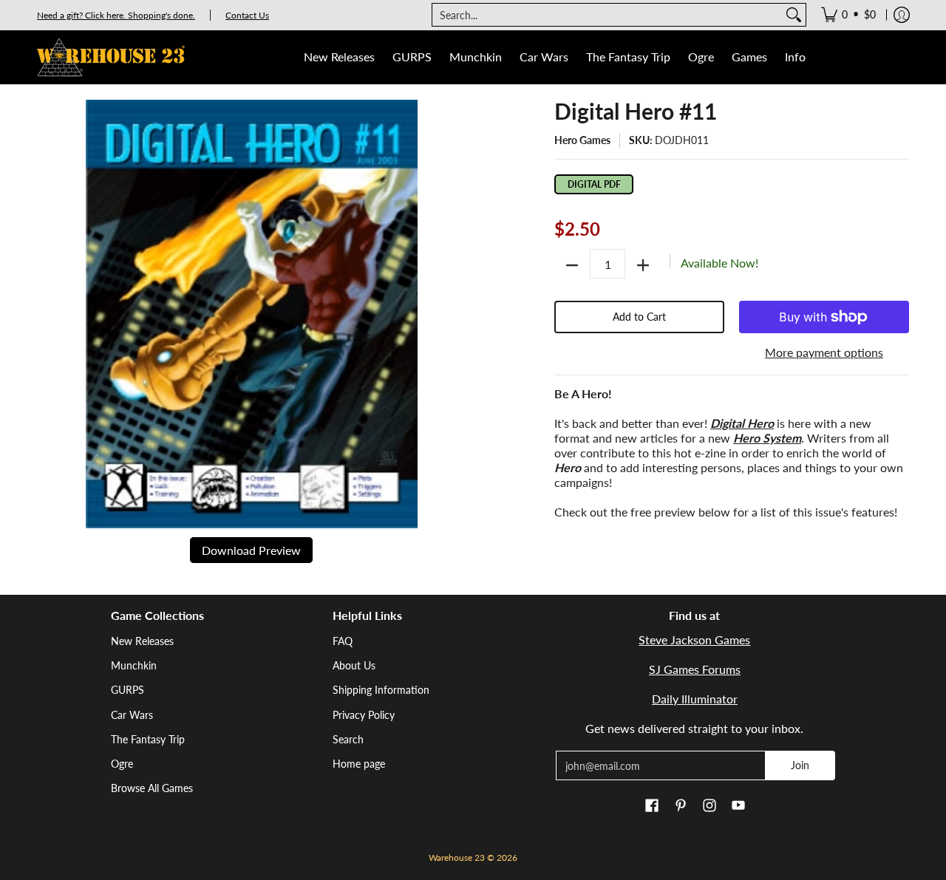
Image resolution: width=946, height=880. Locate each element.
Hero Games (582, 140)
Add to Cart (639, 316)
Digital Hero (742, 423)
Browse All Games (152, 788)
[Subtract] (572, 265)
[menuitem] (848, 15)
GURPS (127, 689)
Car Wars (132, 715)
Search (348, 739)
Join (800, 765)
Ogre (122, 763)
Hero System (767, 438)
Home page (359, 763)
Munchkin (134, 665)
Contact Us (247, 15)
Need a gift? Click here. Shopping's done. (116, 15)
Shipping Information (381, 689)
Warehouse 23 (457, 857)
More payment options (824, 352)
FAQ (343, 641)
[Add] (643, 265)
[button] (652, 806)
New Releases (142, 641)
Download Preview (251, 550)
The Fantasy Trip (148, 739)
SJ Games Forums (695, 669)
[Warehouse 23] (111, 57)
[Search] (794, 15)
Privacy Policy (364, 715)
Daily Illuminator (695, 699)
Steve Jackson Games (694, 639)
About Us (354, 665)
